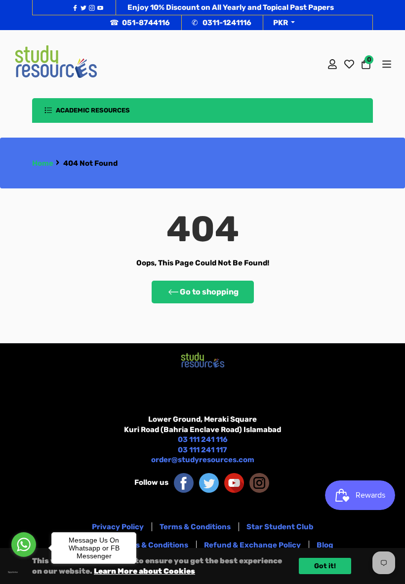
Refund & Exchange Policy (252, 545)
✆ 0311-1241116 (221, 22)
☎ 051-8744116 (140, 22)
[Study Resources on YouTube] (234, 482)
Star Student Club (279, 526)
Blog (325, 545)
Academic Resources (92, 110)
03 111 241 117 (202, 449)
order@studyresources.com (202, 459)
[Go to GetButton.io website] (24, 572)
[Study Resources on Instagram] (259, 482)
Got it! (325, 566)
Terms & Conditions (195, 526)
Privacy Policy (118, 526)
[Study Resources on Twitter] (209, 482)
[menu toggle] (386, 64)
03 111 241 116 (203, 439)
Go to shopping (209, 291)
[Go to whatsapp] (23, 544)
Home (42, 163)
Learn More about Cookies (144, 571)
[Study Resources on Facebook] (184, 482)
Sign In (332, 64)
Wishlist (349, 64)
